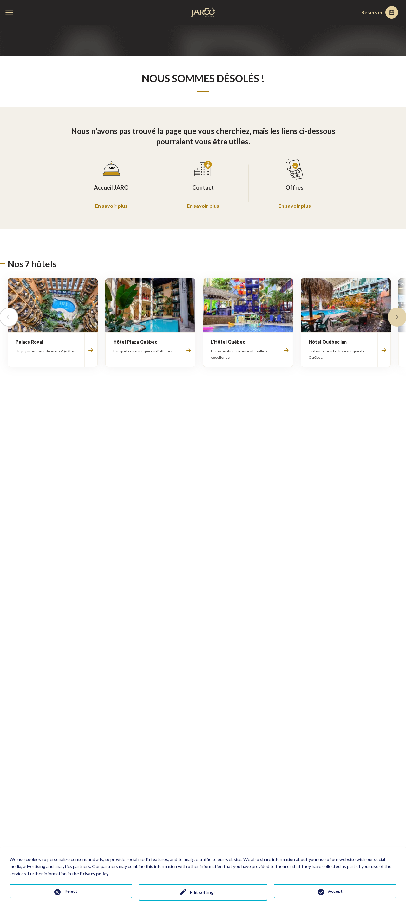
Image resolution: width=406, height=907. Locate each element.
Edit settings (203, 892)
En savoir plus (111, 206)
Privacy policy (94, 873)
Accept (335, 891)
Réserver (372, 12)
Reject (70, 891)
